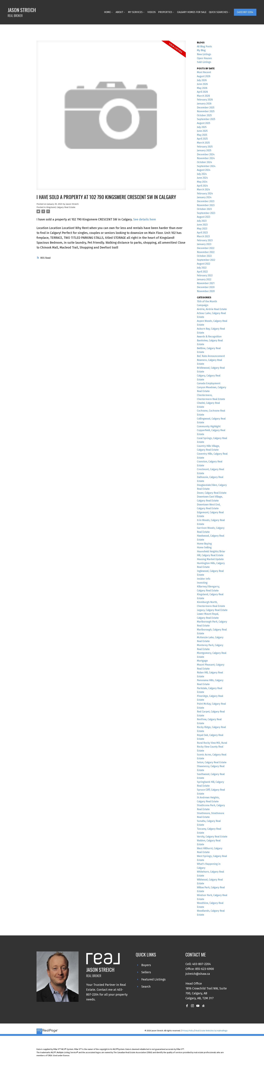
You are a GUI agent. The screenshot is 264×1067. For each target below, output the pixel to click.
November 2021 (205, 283)
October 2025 (204, 115)
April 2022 (202, 271)
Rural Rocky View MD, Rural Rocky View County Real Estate (212, 746)
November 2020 (206, 291)
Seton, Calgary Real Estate (211, 762)
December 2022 (205, 248)
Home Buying (204, 543)
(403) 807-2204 (245, 12)
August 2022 (203, 263)
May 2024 (202, 181)
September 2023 (206, 213)
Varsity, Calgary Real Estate (212, 836)
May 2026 (202, 88)
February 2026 (205, 99)
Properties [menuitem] (165, 12)
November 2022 (206, 252)
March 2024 (203, 189)
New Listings (204, 54)
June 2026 (202, 84)
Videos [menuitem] (151, 12)
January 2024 (204, 197)
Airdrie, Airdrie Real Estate (212, 309)
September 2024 (206, 166)
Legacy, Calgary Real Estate (212, 610)
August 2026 (203, 76)
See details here (144, 219)
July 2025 (202, 127)
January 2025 (204, 150)
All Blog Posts (204, 46)
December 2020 (206, 287)
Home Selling (204, 547)
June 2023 (202, 224)
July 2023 (202, 220)
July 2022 (202, 267)
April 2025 (202, 138)
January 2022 (204, 279)
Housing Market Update (210, 559)
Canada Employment (208, 383)
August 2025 (203, 123)
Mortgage (202, 660)
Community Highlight (208, 426)
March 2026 (203, 95)
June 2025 (202, 130)
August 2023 (203, 216)
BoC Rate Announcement (211, 356)
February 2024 (205, 193)
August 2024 (203, 170)
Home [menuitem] (107, 12)
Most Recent (204, 72)
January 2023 (204, 244)
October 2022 (204, 255)
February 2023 (205, 240)
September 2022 (206, 259)
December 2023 (205, 201)
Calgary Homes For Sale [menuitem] (191, 12)
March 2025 (203, 142)
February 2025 (205, 146)
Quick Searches (218, 12)
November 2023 (206, 205)
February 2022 (205, 275)
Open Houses (204, 58)
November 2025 (206, 111)
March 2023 (203, 236)
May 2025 (202, 134)
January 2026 (204, 103)
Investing (202, 582)
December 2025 (205, 107)
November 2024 (206, 158)
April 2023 (202, 232)
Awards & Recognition (209, 336)
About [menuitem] (119, 12)
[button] (245, 12)
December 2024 (206, 154)
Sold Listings (204, 62)
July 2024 (202, 173)
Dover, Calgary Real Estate (211, 492)
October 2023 (204, 209)
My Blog (201, 50)
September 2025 (206, 119)
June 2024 (202, 177)
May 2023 (202, 228)
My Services (135, 12)
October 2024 (204, 162)
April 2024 (202, 185)
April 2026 (202, 91)
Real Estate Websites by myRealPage (211, 1030)
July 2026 (202, 80)
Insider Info (203, 578)
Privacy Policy (188, 1030)
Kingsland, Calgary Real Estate (60, 207)
